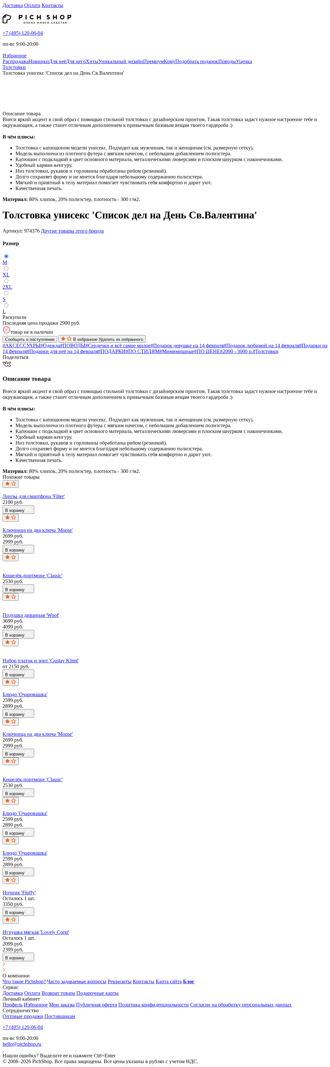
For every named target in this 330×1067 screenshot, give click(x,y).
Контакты (52, 5)
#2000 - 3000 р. (236, 351)
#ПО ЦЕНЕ (207, 351)
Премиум (153, 61)
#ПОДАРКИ (112, 351)
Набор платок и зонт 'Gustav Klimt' (41, 660)
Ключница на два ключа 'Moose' (38, 530)
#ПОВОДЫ (72, 345)
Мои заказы (62, 1004)
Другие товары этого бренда (72, 231)
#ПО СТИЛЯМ (143, 351)
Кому (169, 61)
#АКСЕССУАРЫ (21, 345)
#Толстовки (265, 351)
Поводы (227, 61)
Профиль (13, 1004)
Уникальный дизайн (120, 61)
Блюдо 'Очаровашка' (25, 694)
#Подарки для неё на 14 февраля (62, 351)
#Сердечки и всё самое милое (117, 345)
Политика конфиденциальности (153, 1004)
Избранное (36, 1004)
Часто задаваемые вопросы (76, 981)
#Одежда (50, 345)
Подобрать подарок (196, 61)
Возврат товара (58, 993)
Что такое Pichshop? (24, 981)
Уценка (244, 61)
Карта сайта (169, 981)
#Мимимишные (177, 351)
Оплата (32, 5)
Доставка (13, 5)
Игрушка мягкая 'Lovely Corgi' (36, 932)
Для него (76, 61)
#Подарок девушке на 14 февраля (187, 345)
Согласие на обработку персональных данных (241, 1004)
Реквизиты (119, 981)
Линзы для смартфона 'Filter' (34, 496)
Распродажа (16, 61)
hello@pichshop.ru (22, 1044)
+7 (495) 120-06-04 (23, 33)
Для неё (57, 61)
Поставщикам (59, 1016)
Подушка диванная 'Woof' (31, 615)
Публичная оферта (96, 1004)
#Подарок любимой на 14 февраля (261, 345)
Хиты (92, 61)
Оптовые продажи (23, 1016)
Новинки (39, 61)
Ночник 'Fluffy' (19, 892)
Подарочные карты (97, 993)
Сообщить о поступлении (29, 339)
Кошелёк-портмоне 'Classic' (33, 575)
